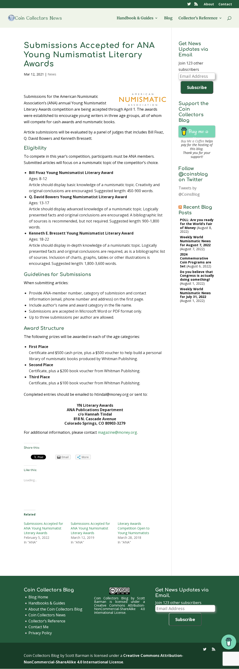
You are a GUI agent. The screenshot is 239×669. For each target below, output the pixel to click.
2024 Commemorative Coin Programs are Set (195, 260)
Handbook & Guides (135, 18)
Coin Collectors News (47, 615)
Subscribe (197, 87)
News (52, 74)
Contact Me (38, 626)
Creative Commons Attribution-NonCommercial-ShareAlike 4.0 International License (119, 609)
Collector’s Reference (198, 18)
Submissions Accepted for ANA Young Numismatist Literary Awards (43, 528)
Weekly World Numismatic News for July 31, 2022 (195, 293)
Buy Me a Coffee (192, 141)
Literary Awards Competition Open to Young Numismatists (134, 528)
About (209, 4)
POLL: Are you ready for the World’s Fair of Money (197, 224)
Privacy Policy (40, 632)
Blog (168, 18)
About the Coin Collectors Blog (55, 609)
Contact (225, 4)
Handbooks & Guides (46, 603)
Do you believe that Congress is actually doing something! (197, 276)
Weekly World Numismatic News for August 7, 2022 (195, 241)
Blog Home (38, 597)
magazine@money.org (117, 432)
